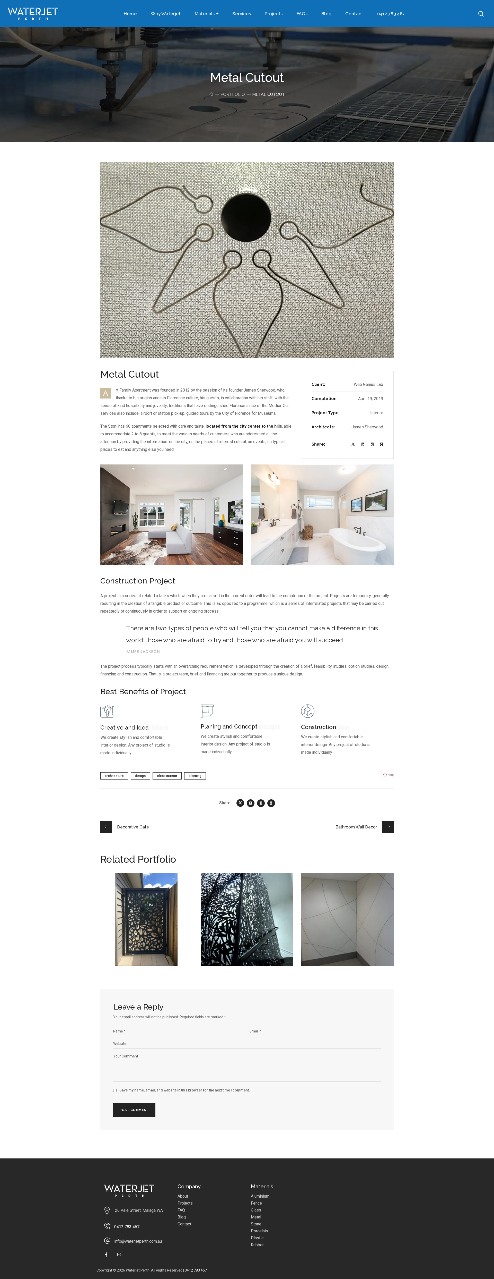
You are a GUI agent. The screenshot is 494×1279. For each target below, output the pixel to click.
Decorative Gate (134, 886)
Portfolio (232, 94)
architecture (114, 776)
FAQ (181, 1210)
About (183, 1196)
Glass (256, 1210)
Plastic (257, 1237)
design (140, 776)
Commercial (321, 893)
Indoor (232, 893)
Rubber (257, 1244)
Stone (256, 1224)
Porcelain (259, 1231)
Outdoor (150, 893)
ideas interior (167, 776)
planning (195, 776)
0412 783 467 (196, 1270)
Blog (182, 1217)
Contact (184, 1224)
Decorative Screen (238, 886)
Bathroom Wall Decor (342, 886)
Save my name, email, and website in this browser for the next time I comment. (184, 1090)
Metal (256, 1217)
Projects (185, 1203)
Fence (256, 1203)
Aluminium (260, 1196)
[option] (146, 923)
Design (116, 893)
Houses (132, 893)
